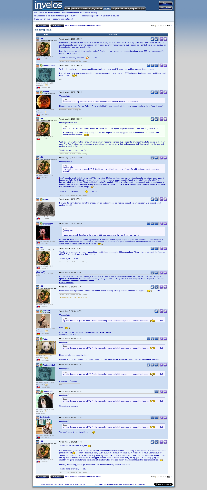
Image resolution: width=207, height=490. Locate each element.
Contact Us (99, 484)
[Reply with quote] (165, 40)
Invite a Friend (135, 484)
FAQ (143, 484)
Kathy (45, 339)
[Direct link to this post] (161, 40)
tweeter (46, 92)
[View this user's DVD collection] (156, 40)
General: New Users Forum (90, 25)
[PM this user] (152, 40)
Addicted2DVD (49, 66)
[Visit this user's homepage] (152, 225)
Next (168, 25)
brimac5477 (48, 224)
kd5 (41, 38)
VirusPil (46, 311)
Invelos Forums (71, 25)
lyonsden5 (48, 391)
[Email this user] (152, 67)
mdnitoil (46, 199)
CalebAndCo (45, 417)
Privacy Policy (109, 484)
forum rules (79, 13)
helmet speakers (66, 283)
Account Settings (122, 484)
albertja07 (40, 272)
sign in (64, 19)
